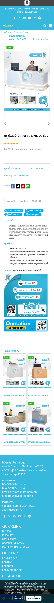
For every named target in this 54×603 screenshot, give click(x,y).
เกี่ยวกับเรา (7, 535)
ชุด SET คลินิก (9, 558)
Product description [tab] (17, 201)
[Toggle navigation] (50, 26)
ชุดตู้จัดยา (7, 562)
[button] (44, 25)
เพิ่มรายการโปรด (15, 168)
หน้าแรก (6, 531)
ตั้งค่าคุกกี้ (18, 598)
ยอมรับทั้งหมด (34, 598)
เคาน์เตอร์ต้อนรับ (22, 175)
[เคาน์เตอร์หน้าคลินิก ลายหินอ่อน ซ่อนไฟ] (27, 81)
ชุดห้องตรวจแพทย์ (12, 570)
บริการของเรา (9, 539)
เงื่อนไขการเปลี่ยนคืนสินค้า (15, 547)
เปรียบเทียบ (38, 168)
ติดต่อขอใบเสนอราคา (13, 543)
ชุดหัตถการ (8, 566)
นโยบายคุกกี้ (20, 592)
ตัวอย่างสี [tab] (36, 201)
